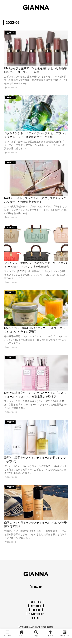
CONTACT (36, 618)
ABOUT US (36, 601)
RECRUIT (36, 609)
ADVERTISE (36, 605)
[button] (64, 491)
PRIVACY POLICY (36, 614)
